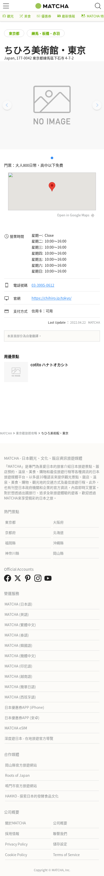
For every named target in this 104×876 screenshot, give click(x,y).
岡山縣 (58, 553)
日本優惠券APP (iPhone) (24, 707)
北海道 (58, 532)
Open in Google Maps (73, 215)
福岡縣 (10, 542)
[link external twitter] (18, 580)
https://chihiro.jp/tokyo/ (51, 298)
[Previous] (7, 105)
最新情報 (68, 16)
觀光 (10, 16)
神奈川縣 (12, 553)
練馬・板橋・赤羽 (46, 33)
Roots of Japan (17, 775)
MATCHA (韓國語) (18, 645)
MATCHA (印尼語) (18, 665)
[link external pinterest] (28, 580)
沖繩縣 (58, 542)
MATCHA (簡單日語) (20, 686)
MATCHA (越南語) (18, 676)
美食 (27, 16)
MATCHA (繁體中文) (20, 624)
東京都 (14, 33)
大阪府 (58, 522)
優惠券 (46, 16)
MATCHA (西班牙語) (20, 696)
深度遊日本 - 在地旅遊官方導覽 (29, 738)
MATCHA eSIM (16, 727)
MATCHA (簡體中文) (20, 655)
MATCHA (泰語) (17, 634)
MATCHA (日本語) (18, 604)
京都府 (10, 532)
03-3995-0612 (43, 285)
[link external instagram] (38, 580)
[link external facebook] (8, 580)
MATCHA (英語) (17, 614)
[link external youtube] (49, 580)
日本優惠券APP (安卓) (22, 717)
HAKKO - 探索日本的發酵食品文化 (32, 795)
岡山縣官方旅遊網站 (21, 764)
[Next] (96, 105)
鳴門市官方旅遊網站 (21, 785)
